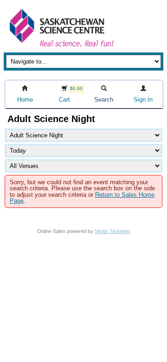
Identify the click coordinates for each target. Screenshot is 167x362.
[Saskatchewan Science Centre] (61, 48)
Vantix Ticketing (112, 231)
